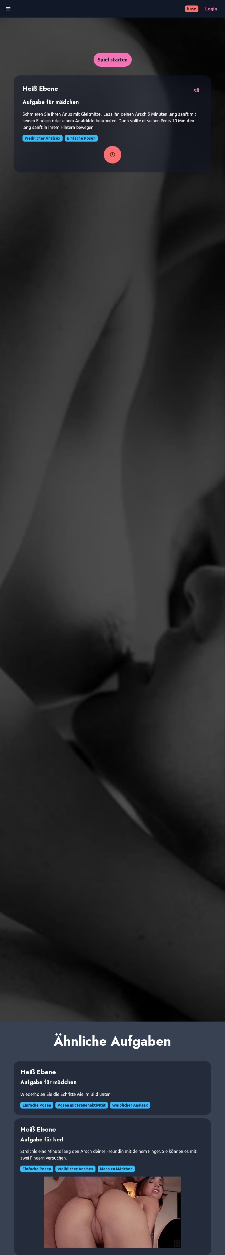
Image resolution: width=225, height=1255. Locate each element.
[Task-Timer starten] (112, 154)
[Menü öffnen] (8, 9)
